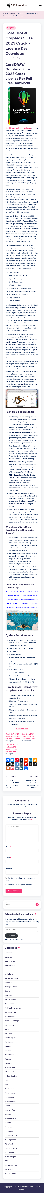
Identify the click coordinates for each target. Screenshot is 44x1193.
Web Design (9, 1169)
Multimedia (9, 1059)
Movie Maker (9, 1055)
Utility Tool (9, 1144)
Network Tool (10, 1067)
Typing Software (11, 1135)
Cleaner (7, 991)
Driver (7, 1029)
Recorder (8, 1106)
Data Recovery (10, 1000)
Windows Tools (10, 1174)
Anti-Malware (10, 961)
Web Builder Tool (11, 1165)
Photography (10, 1097)
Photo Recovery (10, 1093)
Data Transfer (10, 1004)
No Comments (10, 58)
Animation (8, 957)
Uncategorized (10, 1140)
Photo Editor (9, 1089)
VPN (6, 1161)
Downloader (9, 1025)
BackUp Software (11, 978)
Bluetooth (8, 983)
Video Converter (11, 1148)
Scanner (8, 1114)
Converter (8, 995)
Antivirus (8, 970)
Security (8, 1123)
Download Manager (12, 1021)
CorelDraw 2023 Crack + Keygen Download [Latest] (29, 736)
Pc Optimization (11, 1076)
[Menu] (40, 5)
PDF (6, 1084)
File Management (11, 1038)
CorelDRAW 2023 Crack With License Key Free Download (13, 736)
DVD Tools (9, 1034)
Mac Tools (8, 1050)
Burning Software (11, 987)
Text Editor (9, 1131)
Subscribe (11, 936)
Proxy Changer (10, 1101)
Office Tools (9, 1072)
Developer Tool (10, 1012)
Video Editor (9, 1152)
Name (8, 847)
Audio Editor (9, 974)
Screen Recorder (11, 1118)
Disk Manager (10, 1016)
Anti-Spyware (10, 965)
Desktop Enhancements (13, 1008)
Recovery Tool (10, 1110)
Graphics (11, 28)
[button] (37, 904)
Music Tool (8, 1063)
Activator (8, 953)
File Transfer (9, 1042)
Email (8, 858)
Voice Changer (10, 1157)
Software (8, 1127)
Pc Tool (7, 1080)
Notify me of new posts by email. (20, 885)
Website (9, 869)
